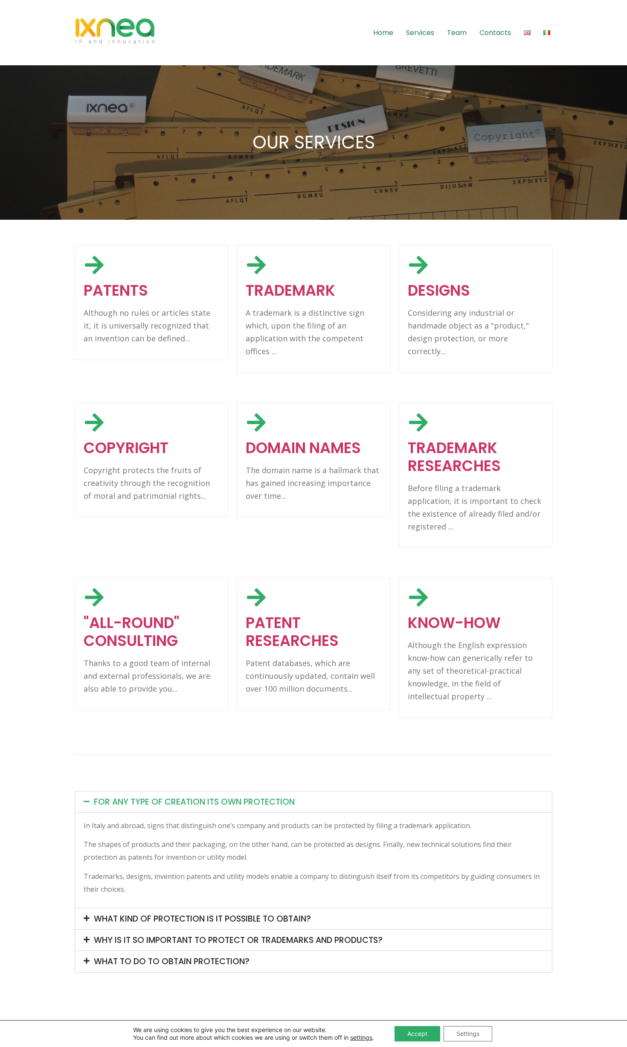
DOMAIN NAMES (303, 447)
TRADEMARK (290, 290)
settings (361, 1037)
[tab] (313, 801)
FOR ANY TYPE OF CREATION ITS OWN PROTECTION (194, 802)
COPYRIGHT (126, 447)
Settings (467, 1033)
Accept (417, 1033)
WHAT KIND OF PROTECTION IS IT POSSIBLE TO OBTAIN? (202, 919)
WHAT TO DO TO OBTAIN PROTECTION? (172, 961)
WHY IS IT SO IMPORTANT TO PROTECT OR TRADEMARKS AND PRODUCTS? (238, 940)
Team (457, 33)
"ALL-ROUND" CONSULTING (132, 631)
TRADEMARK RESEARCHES (454, 456)
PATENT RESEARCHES (292, 631)
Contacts (495, 33)
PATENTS (116, 290)
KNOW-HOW (454, 622)
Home (383, 33)
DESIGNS (439, 290)
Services (420, 33)
